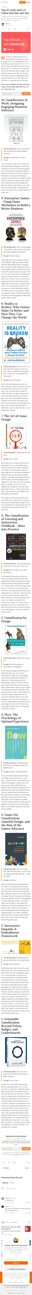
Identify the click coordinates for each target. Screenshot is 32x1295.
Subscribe (22, 2)
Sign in (28, 2)
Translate (5, 6)
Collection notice (22, 1287)
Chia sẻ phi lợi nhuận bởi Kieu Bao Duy (11, 1231)
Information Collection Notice (17, 1154)
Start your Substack (13, 1290)
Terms (16, 1287)
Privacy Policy (14, 1274)
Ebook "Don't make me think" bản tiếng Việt (11, 1228)
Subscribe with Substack (17, 1269)
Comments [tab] (5, 1183)
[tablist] (8, 1182)
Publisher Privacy (16, 1285)
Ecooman (7, 1198)
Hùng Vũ (7, 23)
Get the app (22, 1290)
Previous (6, 1168)
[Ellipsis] (30, 1198)
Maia (6, 1206)
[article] (16, 1232)
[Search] (29, 1222)
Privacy (12, 1287)
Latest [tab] (7, 1222)
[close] (27, 1238)
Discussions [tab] (14, 1222)
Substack (9, 1293)
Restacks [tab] (12, 1183)
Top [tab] (3, 1222)
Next (26, 1168)
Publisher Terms (24, 1285)
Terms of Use (24, 1152)
